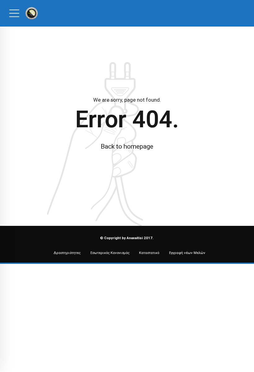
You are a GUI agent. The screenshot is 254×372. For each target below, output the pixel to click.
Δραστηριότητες (67, 253)
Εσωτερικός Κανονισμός (109, 253)
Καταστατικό (149, 253)
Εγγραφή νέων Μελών (187, 253)
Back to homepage (127, 146)
